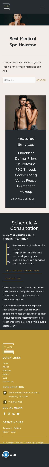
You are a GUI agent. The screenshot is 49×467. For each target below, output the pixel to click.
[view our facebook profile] (4, 414)
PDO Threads (25, 169)
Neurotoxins (25, 164)
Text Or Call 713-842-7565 (22, 270)
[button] (23, 199)
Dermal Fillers (26, 158)
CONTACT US (13, 278)
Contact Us (8, 381)
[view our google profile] (13, 414)
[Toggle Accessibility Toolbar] (6, 454)
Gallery (6, 374)
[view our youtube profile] (18, 414)
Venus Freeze (25, 180)
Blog (5, 378)
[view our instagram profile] (9, 414)
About (6, 367)
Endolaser (26, 153)
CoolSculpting (26, 175)
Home (6, 363)
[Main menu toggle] (42, 7)
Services (7, 370)
